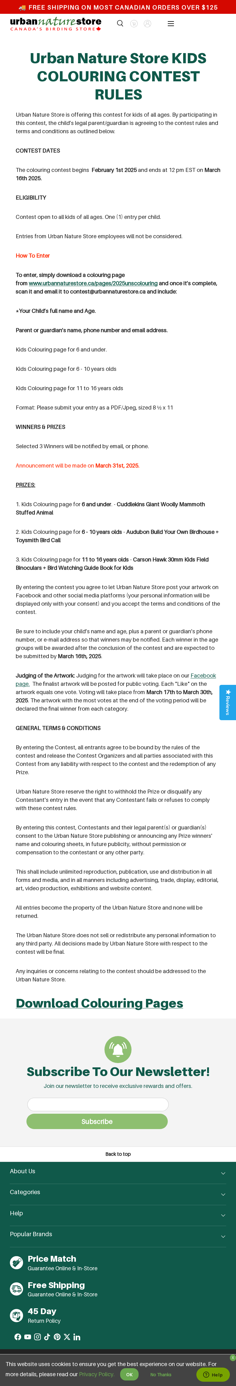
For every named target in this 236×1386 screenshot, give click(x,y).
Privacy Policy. (97, 1374)
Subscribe (96, 1121)
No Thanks (160, 1374)
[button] (134, 23)
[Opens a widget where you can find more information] (213, 1375)
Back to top (118, 1154)
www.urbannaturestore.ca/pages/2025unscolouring (93, 283)
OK (129, 1374)
